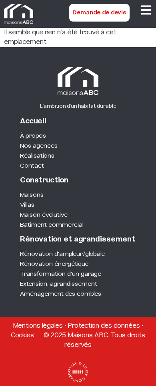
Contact (32, 166)
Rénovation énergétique (54, 264)
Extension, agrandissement (58, 284)
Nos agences (39, 146)
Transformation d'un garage (60, 274)
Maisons (32, 195)
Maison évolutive (44, 215)
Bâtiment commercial (52, 225)
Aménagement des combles (60, 294)
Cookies (22, 335)
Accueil (33, 121)
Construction (44, 180)
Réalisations (37, 156)
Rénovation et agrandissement (77, 239)
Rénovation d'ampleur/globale (62, 254)
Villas (27, 205)
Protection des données (104, 326)
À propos (33, 136)
